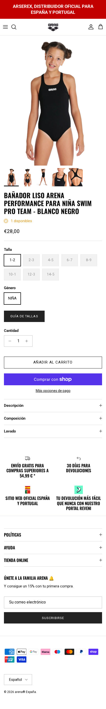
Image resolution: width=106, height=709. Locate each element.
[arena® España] (53, 27)
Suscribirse (53, 618)
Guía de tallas (24, 316)
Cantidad (11, 330)
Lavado (10, 431)
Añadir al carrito (52, 362)
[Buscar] (16, 26)
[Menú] (5, 26)
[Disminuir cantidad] (8, 341)
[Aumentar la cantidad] (28, 341)
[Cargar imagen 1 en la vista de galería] (53, 101)
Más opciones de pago (53, 391)
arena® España (25, 692)
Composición (14, 418)
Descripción (13, 405)
